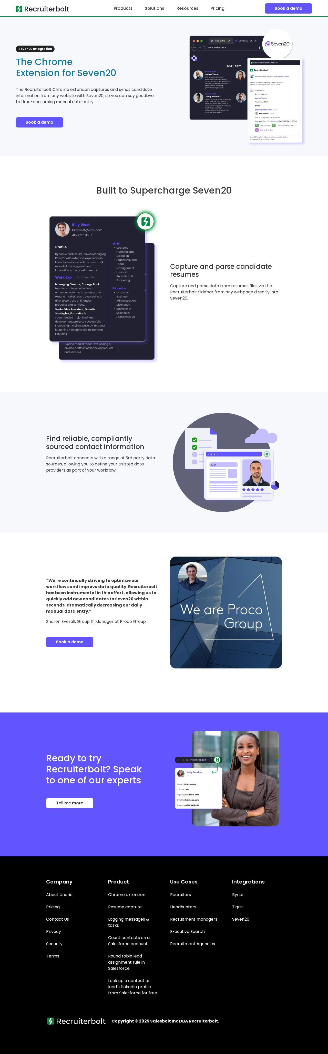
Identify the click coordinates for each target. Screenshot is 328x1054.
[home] (44, 8)
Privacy (53, 931)
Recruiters (180, 895)
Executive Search (187, 931)
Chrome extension (126, 895)
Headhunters (183, 907)
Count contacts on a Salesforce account (129, 941)
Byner (238, 895)
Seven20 (240, 919)
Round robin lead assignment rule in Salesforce (126, 962)
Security (54, 944)
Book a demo (288, 8)
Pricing (217, 8)
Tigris (237, 907)
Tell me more (69, 803)
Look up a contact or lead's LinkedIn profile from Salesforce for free (132, 987)
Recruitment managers (193, 919)
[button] (123, 8)
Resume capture (125, 907)
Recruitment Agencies (192, 944)
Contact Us (57, 919)
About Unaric (59, 895)
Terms (52, 956)
